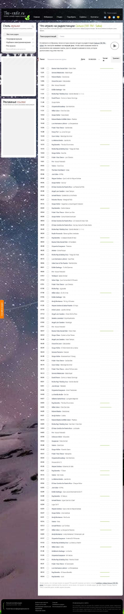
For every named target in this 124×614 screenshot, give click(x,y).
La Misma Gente (57, 140)
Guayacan (55, 441)
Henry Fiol (55, 132)
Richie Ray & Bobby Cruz (60, 149)
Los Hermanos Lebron (59, 123)
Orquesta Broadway (58, 106)
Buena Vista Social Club (59, 68)
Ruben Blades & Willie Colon (61, 119)
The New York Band (58, 170)
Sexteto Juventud (57, 318)
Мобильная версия (41, 602)
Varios (54, 166)
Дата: (83, 59)
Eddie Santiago (57, 89)
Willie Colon (56, 111)
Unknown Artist (57, 437)
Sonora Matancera (58, 73)
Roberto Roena (57, 200)
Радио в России (40, 604)
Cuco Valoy (55, 136)
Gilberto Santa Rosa (58, 399)
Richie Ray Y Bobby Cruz (60, 94)
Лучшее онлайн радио (14, 603)
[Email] (118, 17)
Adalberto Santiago (58, 551)
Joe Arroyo (55, 386)
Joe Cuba (55, 174)
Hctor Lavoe (56, 310)
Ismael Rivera (56, 195)
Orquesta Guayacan (58, 246)
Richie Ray (55, 289)
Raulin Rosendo (57, 233)
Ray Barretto (56, 145)
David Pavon (56, 98)
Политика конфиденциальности (17, 609)
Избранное (48, 17)
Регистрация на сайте (59, 606)
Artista (54, 250)
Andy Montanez (57, 301)
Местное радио (13, 34)
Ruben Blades (56, 77)
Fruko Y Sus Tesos (58, 128)
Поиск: (42, 59)
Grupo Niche (56, 115)
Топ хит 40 (105, 59)
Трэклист (116, 58)
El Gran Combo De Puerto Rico (62, 187)
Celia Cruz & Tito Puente (60, 263)
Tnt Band (55, 276)
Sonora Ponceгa (57, 352)
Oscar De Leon (57, 81)
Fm (53, 85)
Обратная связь (40, 610)
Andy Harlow (56, 416)
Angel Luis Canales (58, 191)
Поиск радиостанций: (48, 36)
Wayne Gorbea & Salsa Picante (62, 305)
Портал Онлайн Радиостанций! (15, 16)
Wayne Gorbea (57, 178)
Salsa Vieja (55, 280)
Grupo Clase (56, 335)
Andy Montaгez (57, 534)
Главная (37, 17)
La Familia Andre (57, 394)
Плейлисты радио (58, 604)
